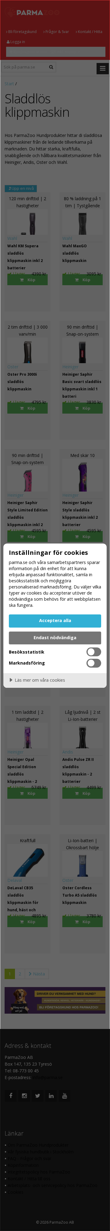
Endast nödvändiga (55, 637)
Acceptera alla (55, 620)
